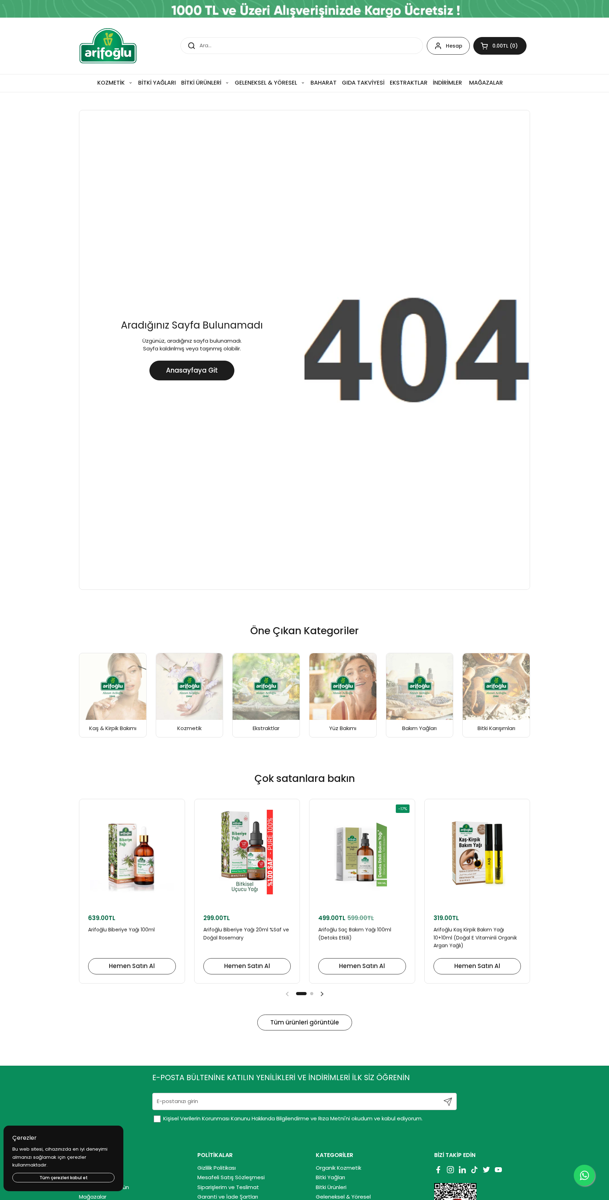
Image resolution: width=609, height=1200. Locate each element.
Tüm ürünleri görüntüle (304, 1022)
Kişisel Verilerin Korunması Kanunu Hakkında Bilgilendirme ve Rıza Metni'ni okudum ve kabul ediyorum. (292, 1118)
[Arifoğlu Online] (108, 45)
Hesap (454, 45)
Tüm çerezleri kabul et (63, 1178)
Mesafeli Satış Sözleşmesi (231, 1177)
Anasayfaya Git (192, 370)
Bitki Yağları (330, 1177)
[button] (500, 46)
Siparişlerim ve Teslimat (228, 1187)
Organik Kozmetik (338, 1167)
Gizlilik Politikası (216, 1167)
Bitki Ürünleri (331, 1187)
